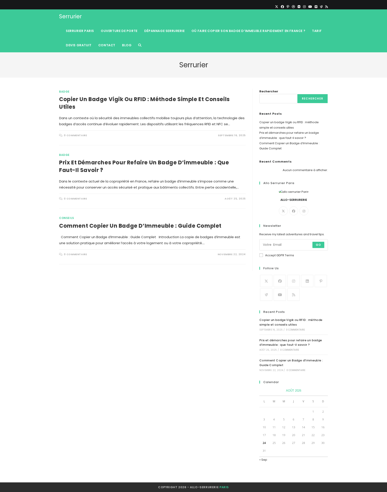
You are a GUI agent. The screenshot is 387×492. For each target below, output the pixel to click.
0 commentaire (75, 135)
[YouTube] (310, 6)
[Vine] (321, 6)
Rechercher (268, 91)
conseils (66, 218)
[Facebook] (282, 6)
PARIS (224, 487)
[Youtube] (280, 294)
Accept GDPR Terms (279, 255)
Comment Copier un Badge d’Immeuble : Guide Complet (140, 225)
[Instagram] (304, 6)
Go (318, 245)
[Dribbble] (293, 6)
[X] (277, 6)
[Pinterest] (287, 6)
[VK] (299, 6)
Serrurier (70, 16)
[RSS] (326, 6)
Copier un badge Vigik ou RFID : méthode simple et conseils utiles (290, 322)
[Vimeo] (316, 6)
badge (64, 91)
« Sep (263, 460)
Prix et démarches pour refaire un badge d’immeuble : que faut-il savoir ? (290, 342)
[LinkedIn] (307, 281)
